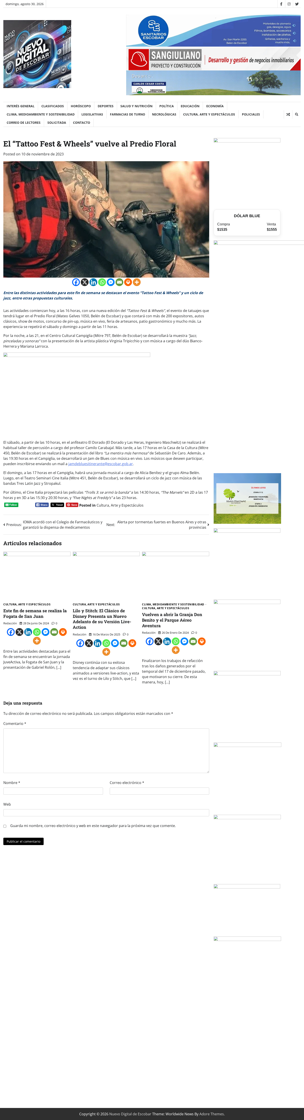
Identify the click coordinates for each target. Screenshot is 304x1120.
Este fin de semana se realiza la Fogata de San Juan (35, 613)
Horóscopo (81, 106)
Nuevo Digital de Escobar (130, 1114)
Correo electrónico (127, 782)
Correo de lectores (24, 122)
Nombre (11, 782)
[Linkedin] (93, 282)
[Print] (128, 282)
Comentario (14, 723)
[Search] (296, 114)
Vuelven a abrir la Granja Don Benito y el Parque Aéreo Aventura (172, 620)
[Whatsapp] (102, 282)
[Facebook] (281, 4)
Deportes (105, 106)
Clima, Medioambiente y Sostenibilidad (41, 114)
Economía (215, 106)
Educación (190, 106)
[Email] (119, 282)
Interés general (20, 106)
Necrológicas (164, 114)
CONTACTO (81, 122)
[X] (85, 282)
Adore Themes (211, 1114)
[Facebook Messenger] (111, 282)
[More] (137, 282)
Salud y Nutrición (136, 106)
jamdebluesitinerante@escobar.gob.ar (100, 463)
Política (166, 106)
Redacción (10, 623)
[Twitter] (297, 4)
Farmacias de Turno (127, 114)
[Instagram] (289, 4)
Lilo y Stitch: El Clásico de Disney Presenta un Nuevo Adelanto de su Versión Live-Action (102, 619)
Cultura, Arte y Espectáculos (209, 114)
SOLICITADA (56, 122)
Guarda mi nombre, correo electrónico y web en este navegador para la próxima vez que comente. (93, 825)
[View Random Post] (288, 114)
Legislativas (92, 114)
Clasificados (52, 106)
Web (7, 804)
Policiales (251, 114)
